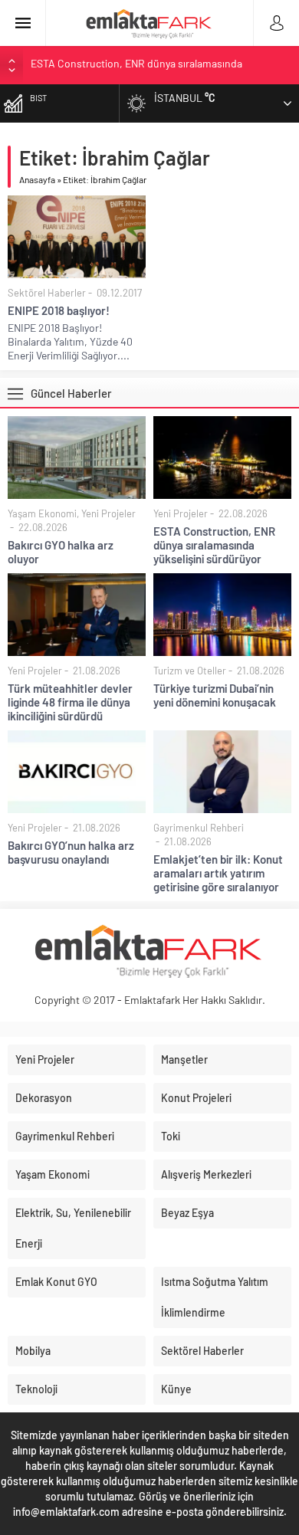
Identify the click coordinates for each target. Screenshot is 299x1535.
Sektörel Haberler (47, 293)
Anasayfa (37, 179)
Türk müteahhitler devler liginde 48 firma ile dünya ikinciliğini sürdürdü (70, 702)
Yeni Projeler (108, 513)
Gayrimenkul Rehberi (198, 828)
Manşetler (184, 1059)
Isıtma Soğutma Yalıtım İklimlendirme (214, 1297)
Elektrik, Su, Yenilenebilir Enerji (73, 1228)
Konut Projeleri (196, 1097)
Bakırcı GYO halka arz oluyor (60, 552)
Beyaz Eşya (187, 1212)
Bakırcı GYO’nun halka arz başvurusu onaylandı (71, 852)
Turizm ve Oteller (189, 670)
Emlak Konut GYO (56, 1281)
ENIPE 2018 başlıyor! (59, 310)
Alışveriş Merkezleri (206, 1174)
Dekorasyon (43, 1097)
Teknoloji (36, 1389)
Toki (170, 1136)
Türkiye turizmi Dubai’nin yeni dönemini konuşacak (214, 695)
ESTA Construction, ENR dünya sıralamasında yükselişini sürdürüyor (214, 545)
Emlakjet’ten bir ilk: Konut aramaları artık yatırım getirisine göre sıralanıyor (218, 873)
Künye (176, 1389)
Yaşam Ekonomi (42, 513)
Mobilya (33, 1350)
